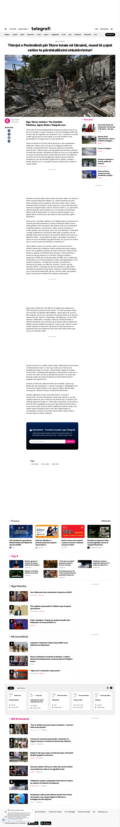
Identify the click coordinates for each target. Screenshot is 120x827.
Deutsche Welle (84, 812)
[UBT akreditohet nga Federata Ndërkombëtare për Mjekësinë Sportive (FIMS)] (21, 531)
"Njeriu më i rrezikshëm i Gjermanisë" (45, 671)
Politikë (100, 178)
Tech (39, 35)
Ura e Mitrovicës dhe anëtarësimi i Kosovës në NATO (51, 592)
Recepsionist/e (14, 700)
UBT (13, 547)
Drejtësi (100, 143)
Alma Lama (33, 595)
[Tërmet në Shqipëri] (89, 151)
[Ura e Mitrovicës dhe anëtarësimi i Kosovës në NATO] (18, 596)
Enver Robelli (34, 611)
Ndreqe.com (103, 812)
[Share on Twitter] (9, 134)
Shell (65, 547)
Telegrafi (17, 120)
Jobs (96, 29)
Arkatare (98, 700)
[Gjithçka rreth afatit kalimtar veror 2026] (16, 574)
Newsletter (110, 34)
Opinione (41, 595)
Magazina (55, 35)
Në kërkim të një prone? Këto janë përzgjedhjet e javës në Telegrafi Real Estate (98, 543)
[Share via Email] (9, 137)
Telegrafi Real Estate (96, 547)
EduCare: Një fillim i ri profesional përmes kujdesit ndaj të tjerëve (46, 543)
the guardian (34, 464)
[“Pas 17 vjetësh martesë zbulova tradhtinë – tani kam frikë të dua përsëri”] (18, 729)
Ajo (70, 35)
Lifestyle (78, 35)
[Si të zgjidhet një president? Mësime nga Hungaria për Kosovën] (18, 610)
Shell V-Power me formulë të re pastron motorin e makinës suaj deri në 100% (72, 543)
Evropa (32, 664)
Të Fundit (12, 29)
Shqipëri (100, 151)
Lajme (15, 35)
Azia (31, 648)
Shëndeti (87, 35)
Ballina (7, 35)
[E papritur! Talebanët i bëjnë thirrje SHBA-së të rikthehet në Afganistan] (18, 647)
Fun (95, 35)
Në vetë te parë (34, 730)
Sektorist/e (55, 700)
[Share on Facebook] (9, 130)
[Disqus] (60, 495)
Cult (64, 35)
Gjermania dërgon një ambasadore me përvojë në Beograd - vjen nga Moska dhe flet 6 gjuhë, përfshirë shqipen (106, 129)
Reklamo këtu (106, 521)
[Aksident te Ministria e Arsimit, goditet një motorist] (89, 162)
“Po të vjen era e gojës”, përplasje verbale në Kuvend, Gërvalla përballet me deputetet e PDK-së (67, 565)
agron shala (55, 464)
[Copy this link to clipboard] (9, 141)
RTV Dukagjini (70, 812)
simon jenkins (45, 464)
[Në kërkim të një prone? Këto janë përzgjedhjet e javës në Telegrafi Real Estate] (99, 531)
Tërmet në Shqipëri (104, 148)
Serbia (100, 131)
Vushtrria (32, 744)
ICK (94, 812)
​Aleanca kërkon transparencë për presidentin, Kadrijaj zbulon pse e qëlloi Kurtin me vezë (106, 175)
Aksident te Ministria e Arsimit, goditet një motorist (106, 161)
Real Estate (104, 29)
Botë (22, 35)
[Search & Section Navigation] (112, 29)
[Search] (6, 29)
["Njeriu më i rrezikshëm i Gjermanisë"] (18, 675)
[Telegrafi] (40, 29)
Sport (46, 35)
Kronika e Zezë (102, 166)
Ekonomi (31, 35)
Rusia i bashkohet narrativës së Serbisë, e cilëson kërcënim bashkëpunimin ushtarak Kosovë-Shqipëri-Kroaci (51, 659)
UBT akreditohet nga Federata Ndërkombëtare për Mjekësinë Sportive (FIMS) (20, 543)
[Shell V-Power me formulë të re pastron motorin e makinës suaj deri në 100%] (73, 531)
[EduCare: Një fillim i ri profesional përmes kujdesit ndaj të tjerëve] (47, 531)
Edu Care (40, 547)
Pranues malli (78, 700)
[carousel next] (111, 688)
